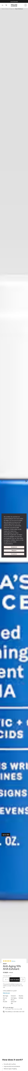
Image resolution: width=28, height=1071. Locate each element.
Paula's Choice (5, 9)
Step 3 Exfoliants (19, 9)
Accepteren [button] (14, 554)
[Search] (6, 5)
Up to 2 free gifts (14, 1)
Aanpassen (14, 547)
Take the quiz (6, 993)
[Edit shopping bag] (25, 5)
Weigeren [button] (14, 550)
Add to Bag (14, 979)
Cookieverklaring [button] (8, 543)
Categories (12, 9)
